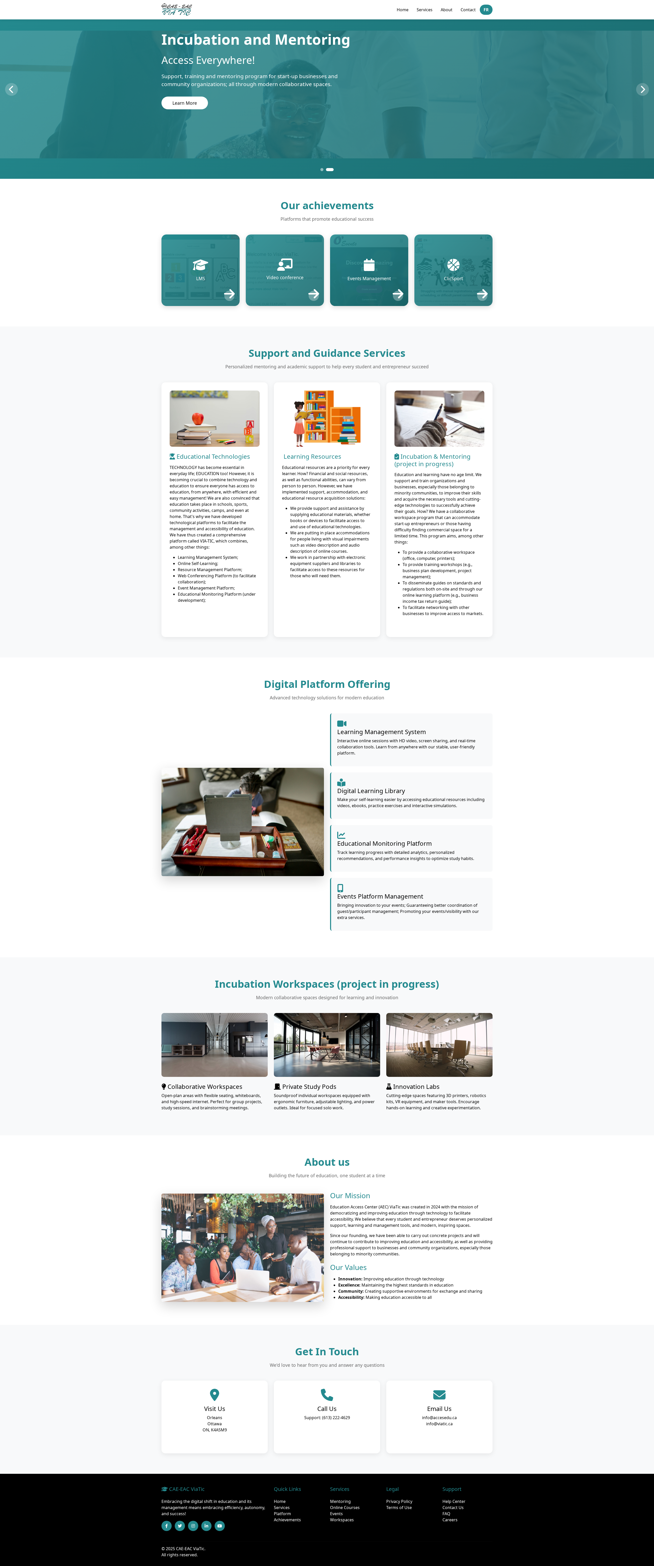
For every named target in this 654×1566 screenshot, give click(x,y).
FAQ (446, 1513)
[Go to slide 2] (332, 169)
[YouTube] (220, 1526)
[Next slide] (642, 89)
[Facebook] (166, 1526)
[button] (200, 270)
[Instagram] (193, 1526)
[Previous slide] (11, 89)
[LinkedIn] (206, 1526)
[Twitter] (180, 1526)
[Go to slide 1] (324, 169)
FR (486, 10)
